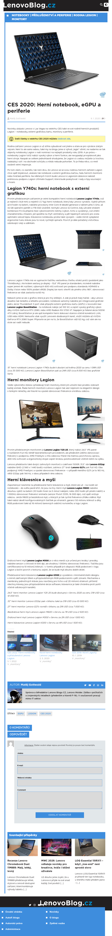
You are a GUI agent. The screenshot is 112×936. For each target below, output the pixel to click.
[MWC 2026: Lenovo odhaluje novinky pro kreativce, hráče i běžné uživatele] (56, 847)
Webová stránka (24, 778)
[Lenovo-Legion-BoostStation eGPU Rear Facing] (80, 345)
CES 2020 (46, 714)
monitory (19, 19)
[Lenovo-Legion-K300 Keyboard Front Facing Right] (89, 544)
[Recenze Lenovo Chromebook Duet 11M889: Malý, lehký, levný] (22, 847)
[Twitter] (30, 905)
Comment (21, 790)
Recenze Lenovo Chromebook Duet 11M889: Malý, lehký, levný (19, 866)
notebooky (20, 15)
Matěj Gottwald (17, 119)
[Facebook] (43, 905)
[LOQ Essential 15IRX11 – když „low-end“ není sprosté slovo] (90, 847)
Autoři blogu (12, 918)
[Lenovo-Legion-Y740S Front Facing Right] (40, 252)
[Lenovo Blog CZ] (38, 5)
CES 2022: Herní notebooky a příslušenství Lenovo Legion (21, 656)
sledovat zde (63, 139)
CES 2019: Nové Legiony (84, 653)
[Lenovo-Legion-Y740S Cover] (89, 239)
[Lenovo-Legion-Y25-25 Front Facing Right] (41, 420)
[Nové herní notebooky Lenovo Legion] (54, 643)
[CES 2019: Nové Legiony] (86, 643)
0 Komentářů (20, 727)
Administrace (12, 929)
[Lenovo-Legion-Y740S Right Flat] (89, 264)
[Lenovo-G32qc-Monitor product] (90, 408)
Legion (32, 714)
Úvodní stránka (13, 912)
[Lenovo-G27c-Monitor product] (90, 433)
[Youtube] (39, 905)
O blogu (54, 918)
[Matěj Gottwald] (85, 685)
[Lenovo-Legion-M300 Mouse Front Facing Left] (89, 520)
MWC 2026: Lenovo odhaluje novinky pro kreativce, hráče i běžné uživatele (55, 866)
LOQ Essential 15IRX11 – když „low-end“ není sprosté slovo (89, 864)
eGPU (21, 714)
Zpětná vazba (57, 923)
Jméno (20, 753)
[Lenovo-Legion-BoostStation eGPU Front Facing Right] (31, 345)
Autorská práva (13, 923)
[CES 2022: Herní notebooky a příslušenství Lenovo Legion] (22, 643)
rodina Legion (85, 15)
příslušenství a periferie (51, 15)
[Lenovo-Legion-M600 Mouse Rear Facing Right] (40, 532)
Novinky (54, 912)
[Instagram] (35, 905)
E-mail (20, 765)
